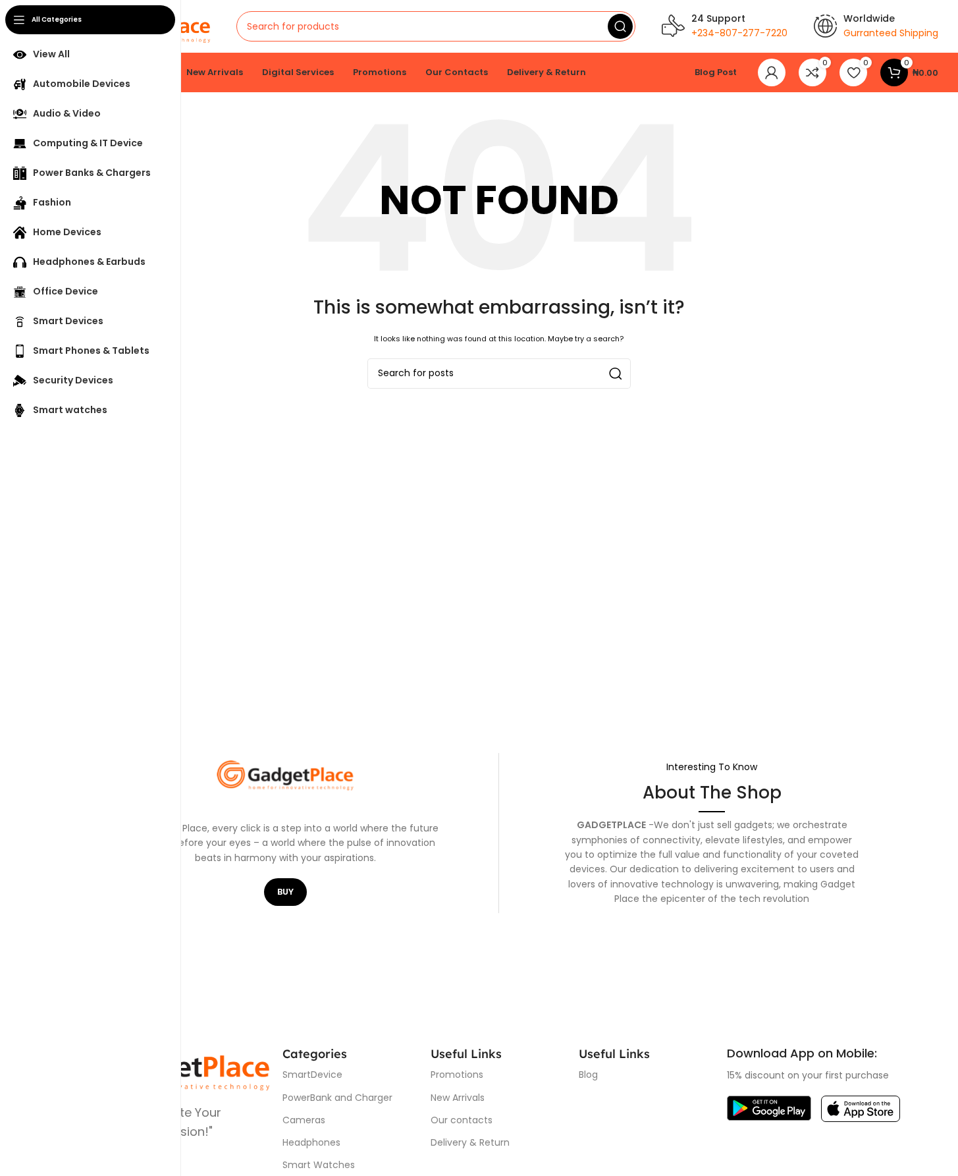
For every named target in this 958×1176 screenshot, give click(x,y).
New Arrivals (458, 1097)
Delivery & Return (470, 1142)
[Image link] (769, 1108)
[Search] (620, 26)
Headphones (311, 1142)
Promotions (457, 1074)
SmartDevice (312, 1074)
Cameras (303, 1120)
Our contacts (461, 1120)
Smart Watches (318, 1164)
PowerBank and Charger (337, 1097)
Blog (588, 1074)
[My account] (771, 72)
